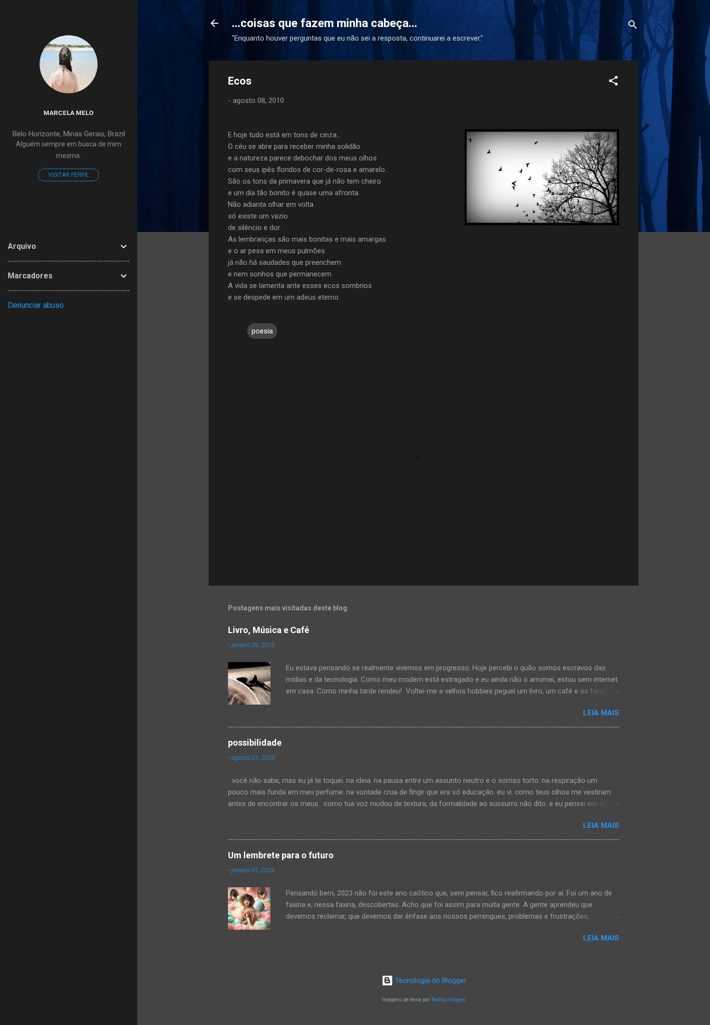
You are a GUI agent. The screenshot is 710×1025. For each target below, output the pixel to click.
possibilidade (255, 742)
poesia (262, 331)
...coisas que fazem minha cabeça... (324, 23)
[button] (613, 82)
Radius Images (448, 999)
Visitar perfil (68, 175)
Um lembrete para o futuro (281, 855)
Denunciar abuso (36, 305)
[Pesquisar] (633, 26)
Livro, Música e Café (268, 630)
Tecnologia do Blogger (429, 980)
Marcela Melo (68, 112)
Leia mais (601, 712)
